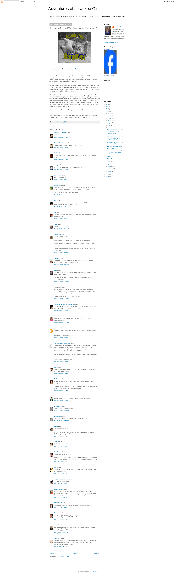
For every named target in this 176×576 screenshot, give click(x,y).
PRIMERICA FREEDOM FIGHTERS (64, 304)
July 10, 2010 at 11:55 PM (61, 546)
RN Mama (57, 379)
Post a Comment (56, 550)
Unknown (56, 328)
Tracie (56, 367)
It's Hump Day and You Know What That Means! (115, 130)
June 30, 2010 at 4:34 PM (61, 400)
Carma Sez (57, 258)
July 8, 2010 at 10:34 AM (61, 533)
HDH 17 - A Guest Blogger (114, 146)
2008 (107, 176)
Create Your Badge (109, 75)
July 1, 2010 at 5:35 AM (60, 446)
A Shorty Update (111, 133)
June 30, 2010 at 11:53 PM (61, 411)
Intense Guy (57, 185)
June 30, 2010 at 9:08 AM (61, 169)
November (111, 116)
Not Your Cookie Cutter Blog (62, 343)
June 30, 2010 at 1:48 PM (61, 373)
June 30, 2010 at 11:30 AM (61, 310)
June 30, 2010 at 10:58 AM (61, 264)
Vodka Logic (57, 406)
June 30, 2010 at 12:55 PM (61, 322)
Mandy (56, 426)
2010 (107, 111)
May (109, 161)
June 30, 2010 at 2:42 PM (61, 390)
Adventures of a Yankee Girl (73, 8)
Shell (55, 224)
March (109, 166)
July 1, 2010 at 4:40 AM (60, 436)
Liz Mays (56, 396)
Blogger (95, 571)
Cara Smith (57, 452)
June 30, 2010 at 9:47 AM (61, 207)
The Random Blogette (60, 143)
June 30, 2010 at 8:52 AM (61, 159)
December (111, 113)
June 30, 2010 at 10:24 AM (61, 253)
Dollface (56, 441)
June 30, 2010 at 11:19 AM (61, 298)
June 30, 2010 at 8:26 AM (61, 147)
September (111, 120)
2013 (107, 104)
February (110, 169)
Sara (55, 270)
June (109, 127)
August (110, 123)
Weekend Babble (112, 148)
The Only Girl (58, 316)
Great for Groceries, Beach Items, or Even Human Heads (114, 152)
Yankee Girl (117, 27)
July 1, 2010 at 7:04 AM (60, 473)
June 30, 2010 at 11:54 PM (61, 421)
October (110, 118)
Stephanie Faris (58, 489)
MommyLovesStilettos (60, 133)
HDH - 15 (110, 158)
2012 (107, 106)
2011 (107, 109)
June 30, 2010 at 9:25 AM (61, 179)
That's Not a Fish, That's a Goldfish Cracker (114, 139)
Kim (55, 212)
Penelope (56, 525)
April (109, 164)
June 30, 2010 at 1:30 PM (61, 337)
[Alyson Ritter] (110, 74)
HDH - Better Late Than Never (115, 136)
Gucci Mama (57, 175)
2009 (107, 174)
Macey (56, 165)
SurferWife (57, 153)
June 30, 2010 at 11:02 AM (61, 281)
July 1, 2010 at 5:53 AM (60, 461)
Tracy (55, 200)
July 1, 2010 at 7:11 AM (60, 483)
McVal (56, 467)
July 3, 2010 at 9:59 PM (60, 507)
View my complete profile (111, 42)
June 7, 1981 (111, 156)
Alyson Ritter (107, 49)
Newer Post (53, 553)
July (109, 125)
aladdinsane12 (58, 502)
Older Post (97, 553)
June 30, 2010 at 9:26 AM (61, 195)
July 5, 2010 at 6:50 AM (60, 519)
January (110, 171)
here (76, 69)
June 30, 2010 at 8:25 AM (61, 137)
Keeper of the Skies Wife (61, 479)
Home (75, 553)
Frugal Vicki (57, 538)
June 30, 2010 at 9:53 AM (61, 219)
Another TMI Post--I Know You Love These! (115, 143)
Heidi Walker (57, 234)
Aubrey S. (57, 513)
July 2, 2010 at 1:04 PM (60, 497)
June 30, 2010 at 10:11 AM (61, 229)
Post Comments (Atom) (63, 556)
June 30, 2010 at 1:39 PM (61, 361)
